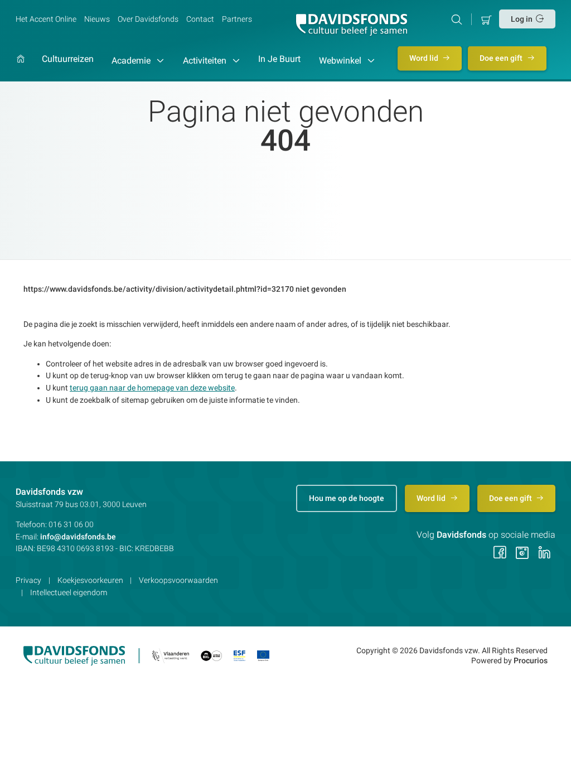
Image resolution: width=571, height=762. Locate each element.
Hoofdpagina (21, 68)
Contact (200, 19)
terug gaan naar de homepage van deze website (152, 387)
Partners (237, 19)
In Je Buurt (279, 59)
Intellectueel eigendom (68, 592)
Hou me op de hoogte (346, 498)
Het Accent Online (46, 19)
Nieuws (97, 19)
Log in (522, 19)
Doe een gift (502, 58)
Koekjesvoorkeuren (90, 580)
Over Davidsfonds (148, 19)
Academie (132, 60)
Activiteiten (206, 60)
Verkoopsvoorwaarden (178, 580)
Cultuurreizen (68, 59)
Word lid (424, 58)
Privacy (28, 580)
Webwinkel (341, 60)
